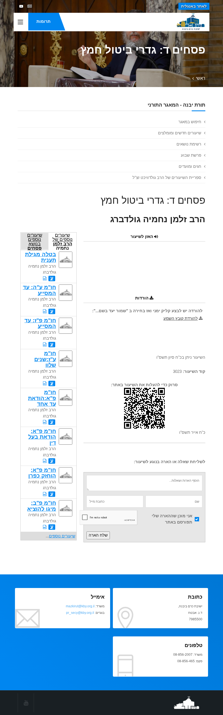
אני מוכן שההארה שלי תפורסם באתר (172, 518)
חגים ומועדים (190, 166)
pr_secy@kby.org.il (80, 613)
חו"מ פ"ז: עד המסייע (40, 323)
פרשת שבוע (191, 155)
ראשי (200, 78)
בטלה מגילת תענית (40, 257)
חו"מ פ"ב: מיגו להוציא (41, 506)
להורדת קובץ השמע (180, 318)
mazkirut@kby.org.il (80, 606)
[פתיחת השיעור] (45, 278)
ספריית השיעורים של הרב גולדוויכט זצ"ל (166, 177)
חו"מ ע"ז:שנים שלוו (45, 359)
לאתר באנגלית (194, 6)
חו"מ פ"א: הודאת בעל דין (42, 437)
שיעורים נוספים (62, 536)
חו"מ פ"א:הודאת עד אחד (42, 398)
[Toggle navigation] (20, 22)
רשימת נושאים (188, 144)
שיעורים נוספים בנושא (34, 241)
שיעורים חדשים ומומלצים (179, 133)
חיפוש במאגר (189, 121)
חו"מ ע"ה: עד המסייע (39, 290)
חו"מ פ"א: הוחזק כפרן (42, 473)
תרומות (43, 21)
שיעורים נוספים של (62, 241)
